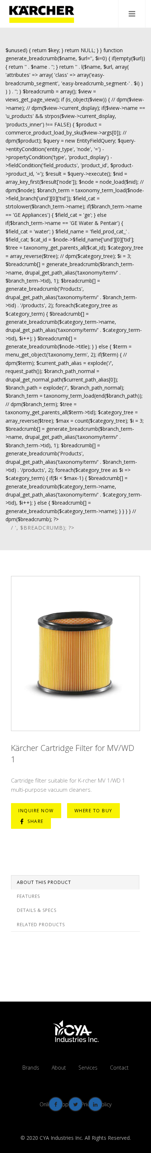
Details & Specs (36, 910)
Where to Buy (93, 811)
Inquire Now (36, 811)
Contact (119, 1067)
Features (28, 896)
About (59, 1067)
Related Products (41, 924)
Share (35, 821)
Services (87, 1067)
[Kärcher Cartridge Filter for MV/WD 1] (75, 653)
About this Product (44, 882)
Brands (30, 1067)
